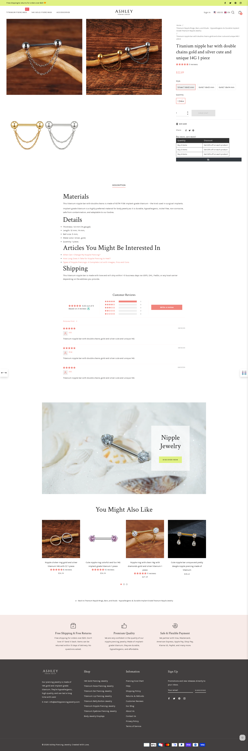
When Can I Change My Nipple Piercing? (81, 254)
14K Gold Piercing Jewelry (96, 681)
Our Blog (130, 706)
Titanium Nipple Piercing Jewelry (99, 706)
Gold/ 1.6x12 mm (206, 87)
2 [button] (124, 584)
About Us (130, 711)
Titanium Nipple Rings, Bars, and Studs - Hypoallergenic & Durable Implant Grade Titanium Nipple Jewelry (207, 29)
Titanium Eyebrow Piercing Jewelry (100, 711)
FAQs (128, 686)
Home (178, 25)
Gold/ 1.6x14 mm (226, 87)
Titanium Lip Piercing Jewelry (98, 696)
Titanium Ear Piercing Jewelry (98, 691)
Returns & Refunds (135, 696)
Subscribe (200, 690)
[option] (61, 551)
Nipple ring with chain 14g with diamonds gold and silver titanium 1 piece (145, 566)
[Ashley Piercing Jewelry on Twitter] (230, 3)
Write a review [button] (167, 307)
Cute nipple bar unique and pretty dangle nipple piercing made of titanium (187, 566)
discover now (170, 460)
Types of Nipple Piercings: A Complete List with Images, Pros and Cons (96, 262)
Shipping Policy (133, 691)
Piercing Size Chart (135, 681)
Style (178, 81)
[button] (221, 12)
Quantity (180, 95)
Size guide (183, 124)
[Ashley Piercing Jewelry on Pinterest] (235, 3)
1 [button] (121, 584)
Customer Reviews (134, 701)
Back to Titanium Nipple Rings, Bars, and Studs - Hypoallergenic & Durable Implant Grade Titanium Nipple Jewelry (125, 601)
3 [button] (126, 584)
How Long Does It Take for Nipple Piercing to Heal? (87, 258)
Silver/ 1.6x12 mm (186, 87)
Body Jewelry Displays (94, 716)
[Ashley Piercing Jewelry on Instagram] (240, 3)
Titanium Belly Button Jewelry (98, 701)
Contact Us (131, 716)
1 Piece (181, 101)
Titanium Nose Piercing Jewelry (98, 686)
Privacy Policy (132, 721)
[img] (69, 328)
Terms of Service (133, 726)
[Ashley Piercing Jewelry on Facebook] (225, 3)
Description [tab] (119, 185)
